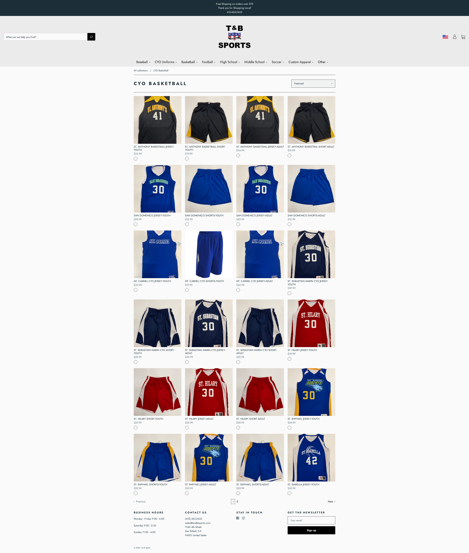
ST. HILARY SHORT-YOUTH (148, 419)
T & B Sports (145, 547)
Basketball (188, 62)
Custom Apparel (300, 62)
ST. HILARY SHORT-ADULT (250, 419)
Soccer (277, 62)
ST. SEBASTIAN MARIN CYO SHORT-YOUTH (154, 351)
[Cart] (463, 37)
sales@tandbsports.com (198, 523)
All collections (141, 70)
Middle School (254, 62)
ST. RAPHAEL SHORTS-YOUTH (150, 484)
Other (322, 62)
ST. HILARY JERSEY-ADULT (199, 419)
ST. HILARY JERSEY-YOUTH (302, 350)
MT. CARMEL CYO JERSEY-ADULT (254, 281)
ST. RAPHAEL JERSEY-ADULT (200, 484)
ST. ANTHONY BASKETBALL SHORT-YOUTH (205, 148)
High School (229, 62)
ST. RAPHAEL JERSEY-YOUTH (304, 419)
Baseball (142, 62)
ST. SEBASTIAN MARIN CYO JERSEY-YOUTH (308, 282)
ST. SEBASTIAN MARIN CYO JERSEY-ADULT (205, 351)
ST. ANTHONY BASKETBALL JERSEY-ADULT (260, 147)
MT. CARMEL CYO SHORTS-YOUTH (204, 281)
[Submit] (91, 36)
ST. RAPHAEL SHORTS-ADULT (252, 484)
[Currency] (445, 37)
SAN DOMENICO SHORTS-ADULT (306, 215)
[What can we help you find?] (49, 37)
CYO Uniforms (165, 62)
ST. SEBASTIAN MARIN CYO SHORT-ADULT (256, 351)
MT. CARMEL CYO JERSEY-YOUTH (152, 281)
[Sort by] (313, 84)
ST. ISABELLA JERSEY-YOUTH (303, 484)
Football (208, 62)
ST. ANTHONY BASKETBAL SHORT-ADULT (311, 147)
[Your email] (311, 520)
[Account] (455, 38)
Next (331, 501)
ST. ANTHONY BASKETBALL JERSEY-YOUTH (154, 148)
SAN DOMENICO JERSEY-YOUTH (152, 215)
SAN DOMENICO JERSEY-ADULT (254, 215)
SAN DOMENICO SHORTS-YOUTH (204, 215)
